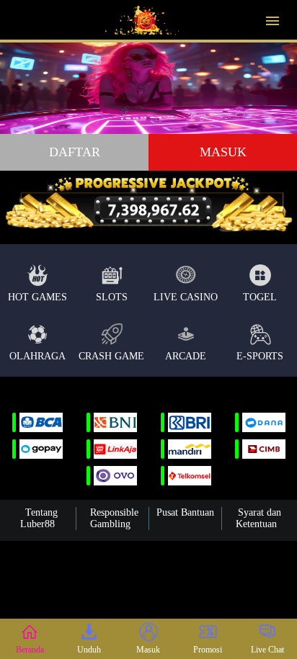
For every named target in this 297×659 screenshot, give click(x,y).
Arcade (185, 356)
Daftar (74, 152)
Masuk (223, 152)
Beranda (30, 650)
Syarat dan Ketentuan (258, 518)
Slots (112, 297)
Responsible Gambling (114, 518)
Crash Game (111, 356)
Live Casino (186, 297)
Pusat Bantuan (185, 512)
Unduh (89, 650)
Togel (260, 297)
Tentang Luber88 (39, 518)
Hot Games (37, 297)
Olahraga (37, 356)
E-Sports (259, 356)
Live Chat (267, 650)
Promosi (207, 650)
